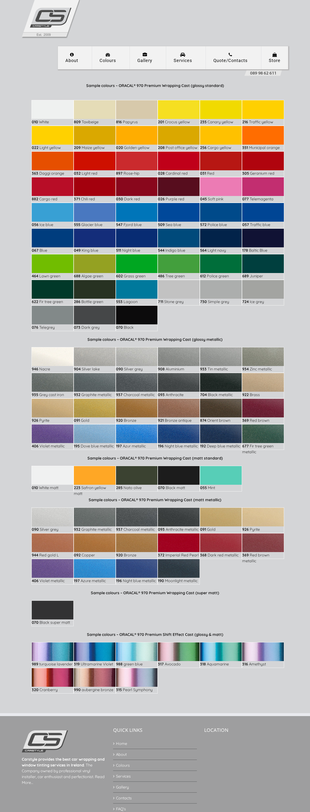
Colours (123, 765)
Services (123, 776)
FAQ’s (121, 808)
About (121, 754)
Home (121, 743)
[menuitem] (75, 57)
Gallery (122, 787)
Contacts (124, 798)
